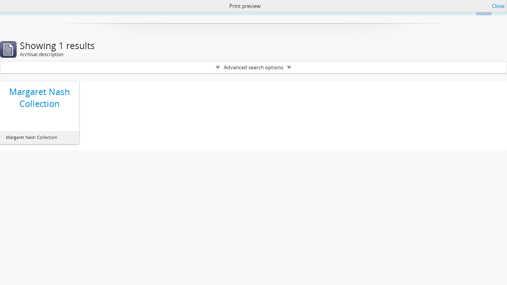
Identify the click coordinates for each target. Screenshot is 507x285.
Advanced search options (253, 67)
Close (498, 6)
